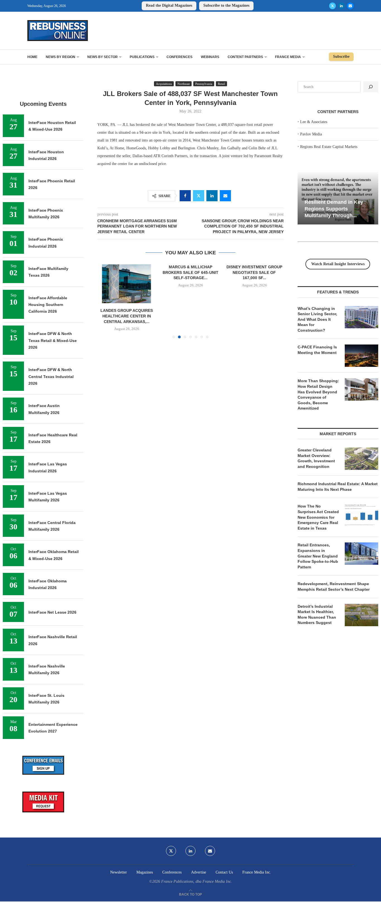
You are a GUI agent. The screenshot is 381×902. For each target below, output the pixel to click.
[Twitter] (332, 6)
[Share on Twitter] (198, 195)
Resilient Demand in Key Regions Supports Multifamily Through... (334, 208)
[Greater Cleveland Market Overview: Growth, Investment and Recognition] (361, 459)
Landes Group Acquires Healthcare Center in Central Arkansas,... (126, 316)
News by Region (60, 57)
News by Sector (102, 57)
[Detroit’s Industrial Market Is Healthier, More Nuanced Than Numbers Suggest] (361, 615)
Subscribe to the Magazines (226, 5)
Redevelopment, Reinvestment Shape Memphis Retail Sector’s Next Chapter (334, 587)
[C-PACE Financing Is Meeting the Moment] (361, 355)
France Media (288, 57)
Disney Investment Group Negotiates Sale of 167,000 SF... (254, 272)
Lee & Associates (313, 122)
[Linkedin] (341, 6)
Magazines (144, 872)
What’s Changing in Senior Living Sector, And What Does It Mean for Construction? (317, 319)
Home (32, 57)
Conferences (179, 57)
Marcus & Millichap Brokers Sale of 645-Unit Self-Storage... (190, 272)
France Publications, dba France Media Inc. (196, 881)
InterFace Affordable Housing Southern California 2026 (47, 305)
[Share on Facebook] (185, 195)
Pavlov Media (311, 134)
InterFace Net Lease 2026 (52, 612)
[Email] (350, 6)
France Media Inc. (256, 872)
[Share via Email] (225, 195)
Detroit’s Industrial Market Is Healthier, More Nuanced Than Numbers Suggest (317, 614)
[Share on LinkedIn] (212, 195)
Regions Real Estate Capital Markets (328, 147)
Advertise (198, 872)
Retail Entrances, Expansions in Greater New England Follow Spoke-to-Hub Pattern (318, 556)
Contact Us (224, 872)
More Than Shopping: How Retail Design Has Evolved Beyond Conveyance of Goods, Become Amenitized (318, 394)
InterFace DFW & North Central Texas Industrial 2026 (51, 376)
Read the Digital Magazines (169, 5)
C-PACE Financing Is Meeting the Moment (317, 350)
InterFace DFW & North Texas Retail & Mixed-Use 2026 (52, 340)
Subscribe (341, 56)
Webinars (210, 57)
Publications (142, 57)
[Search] (370, 86)
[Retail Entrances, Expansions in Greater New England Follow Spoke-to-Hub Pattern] (361, 553)
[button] (105, 301)
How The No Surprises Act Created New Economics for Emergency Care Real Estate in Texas (318, 517)
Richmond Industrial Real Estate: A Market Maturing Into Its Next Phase (338, 487)
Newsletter (118, 872)
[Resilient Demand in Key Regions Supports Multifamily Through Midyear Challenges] (338, 198)
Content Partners (245, 57)
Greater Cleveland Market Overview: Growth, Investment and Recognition (316, 458)
